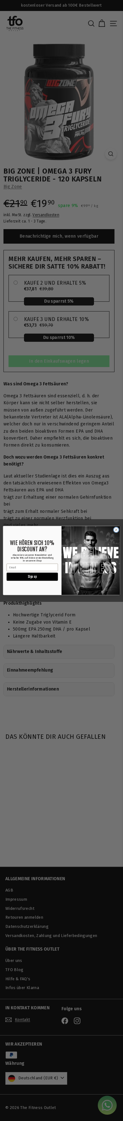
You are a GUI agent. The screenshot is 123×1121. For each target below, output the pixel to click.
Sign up (32, 576)
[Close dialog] (116, 529)
